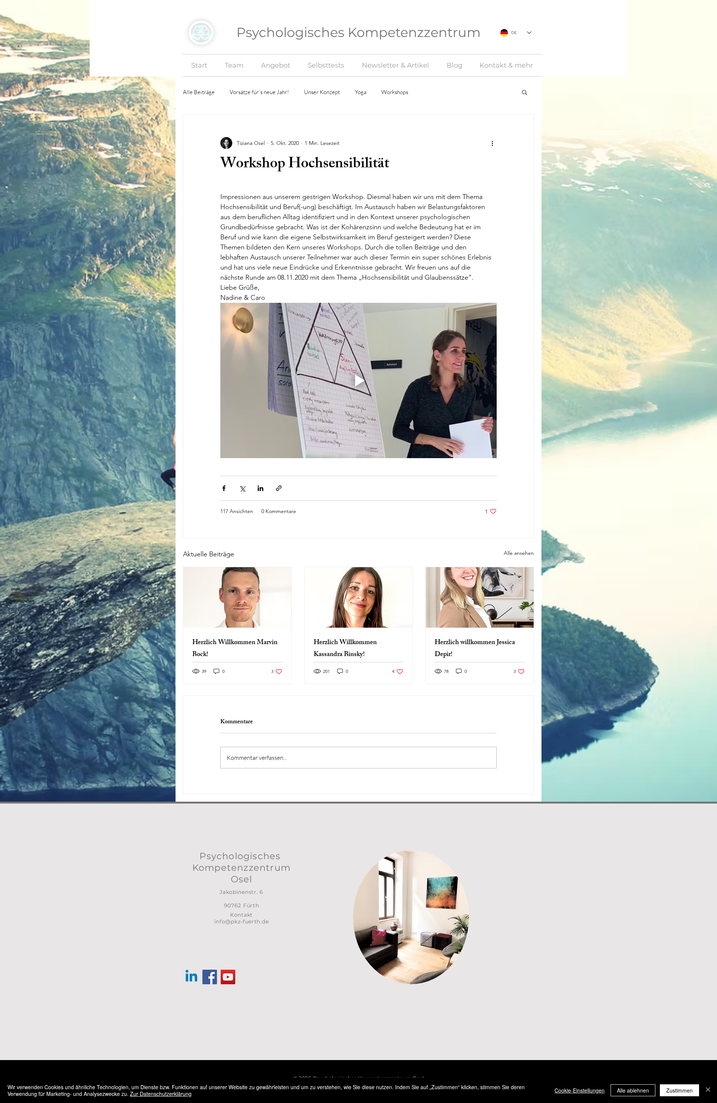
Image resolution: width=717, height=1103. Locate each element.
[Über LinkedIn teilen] (260, 488)
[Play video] (358, 380)
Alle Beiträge (199, 92)
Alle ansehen (519, 553)
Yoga (360, 92)
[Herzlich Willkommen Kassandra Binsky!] (359, 597)
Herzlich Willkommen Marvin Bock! (234, 649)
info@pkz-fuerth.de (241, 921)
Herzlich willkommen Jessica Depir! (475, 649)
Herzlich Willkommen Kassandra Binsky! (345, 649)
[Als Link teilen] (278, 488)
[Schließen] (708, 1090)
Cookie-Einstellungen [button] (580, 1090)
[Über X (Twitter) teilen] (242, 488)
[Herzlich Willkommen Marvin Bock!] (237, 597)
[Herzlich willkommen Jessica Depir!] (480, 597)
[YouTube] (228, 977)
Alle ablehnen (633, 1090)
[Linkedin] (191, 977)
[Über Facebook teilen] (223, 488)
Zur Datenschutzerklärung (161, 1093)
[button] (524, 92)
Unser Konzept (322, 92)
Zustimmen (679, 1090)
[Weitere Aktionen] (492, 143)
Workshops (394, 92)
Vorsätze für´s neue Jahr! (259, 92)
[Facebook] (209, 977)
